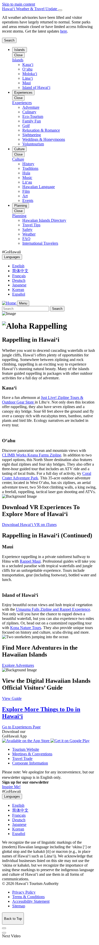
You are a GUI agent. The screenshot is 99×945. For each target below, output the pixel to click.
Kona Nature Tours (25, 628)
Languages (12, 257)
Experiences (23, 92)
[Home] (9, 303)
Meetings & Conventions (32, 754)
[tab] (49, 9)
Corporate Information (30, 763)
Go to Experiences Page (21, 727)
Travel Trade (22, 758)
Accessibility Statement (31, 901)
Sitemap (18, 906)
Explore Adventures (18, 665)
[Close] (60, 10)
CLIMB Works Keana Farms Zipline (31, 455)
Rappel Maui (30, 561)
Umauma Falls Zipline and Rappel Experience (53, 609)
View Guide (12, 698)
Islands (19, 50)
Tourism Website (25, 749)
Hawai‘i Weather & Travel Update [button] (30, 9)
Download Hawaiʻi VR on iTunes (29, 524)
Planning (20, 205)
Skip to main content (18, 4)
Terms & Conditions (28, 897)
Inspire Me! (11, 787)
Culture (19, 149)
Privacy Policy (24, 892)
